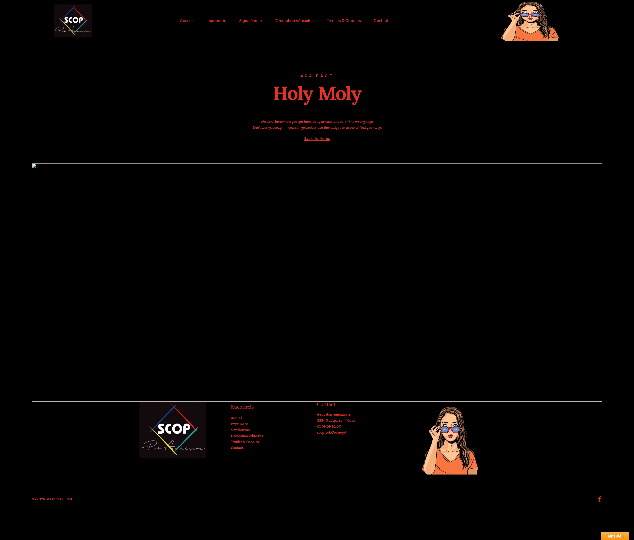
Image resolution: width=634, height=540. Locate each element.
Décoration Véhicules (294, 20)
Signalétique (250, 20)
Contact (381, 20)
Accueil (187, 20)
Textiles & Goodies (343, 20)
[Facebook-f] (599, 499)
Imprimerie (216, 20)
